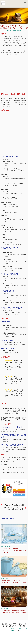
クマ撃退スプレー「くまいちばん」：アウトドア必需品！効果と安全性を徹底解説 (13, 508)
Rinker (18, 486)
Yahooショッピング (18, 494)
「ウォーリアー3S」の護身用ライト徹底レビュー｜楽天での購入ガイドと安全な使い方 (15, 504)
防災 (2, 546)
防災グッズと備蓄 (17, 30)
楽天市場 (16, 492)
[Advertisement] (14, 73)
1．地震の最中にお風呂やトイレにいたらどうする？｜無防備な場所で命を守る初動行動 (13, 550)
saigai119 (9, 30)
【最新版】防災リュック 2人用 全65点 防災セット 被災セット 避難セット (18, 483)
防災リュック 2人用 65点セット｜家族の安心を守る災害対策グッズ (14, 27)
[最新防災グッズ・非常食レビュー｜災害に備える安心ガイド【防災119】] (3, 5)
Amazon (16, 489)
